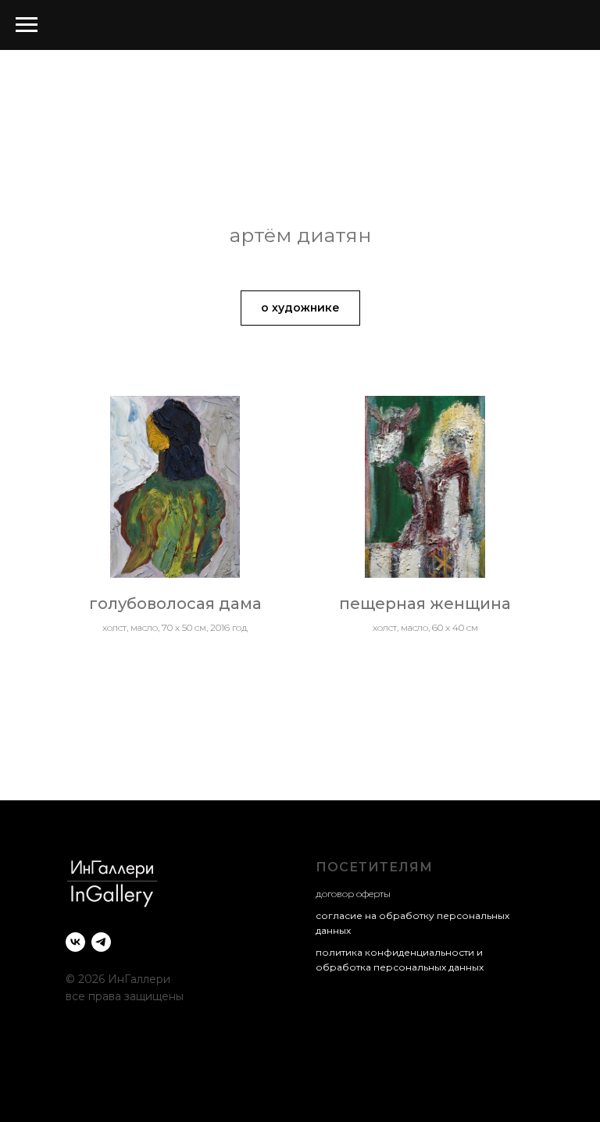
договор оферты (353, 893)
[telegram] (101, 942)
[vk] (75, 942)
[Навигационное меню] (27, 25)
